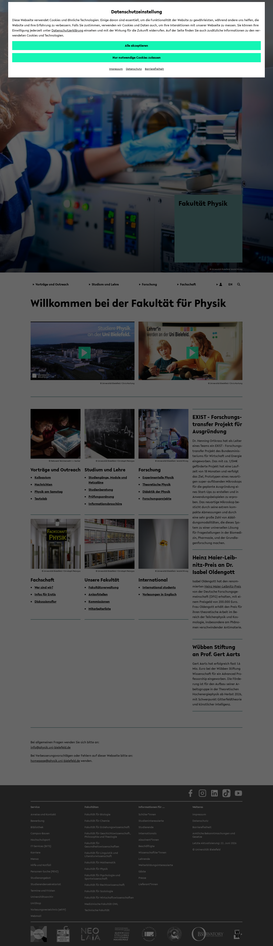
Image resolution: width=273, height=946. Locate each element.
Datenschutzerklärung (67, 30)
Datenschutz (134, 69)
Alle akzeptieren (136, 45)
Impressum (116, 69)
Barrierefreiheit (154, 69)
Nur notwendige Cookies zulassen (137, 57)
